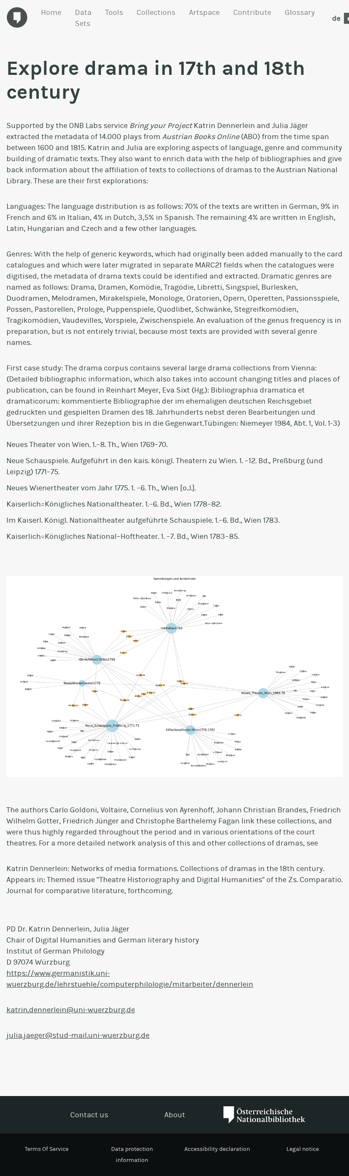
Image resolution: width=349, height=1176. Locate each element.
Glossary (300, 12)
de (336, 18)
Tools (114, 12)
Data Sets (83, 18)
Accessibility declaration (217, 1149)
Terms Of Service (47, 1149)
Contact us (89, 1114)
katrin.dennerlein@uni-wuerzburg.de (70, 1009)
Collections (156, 12)
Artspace (204, 12)
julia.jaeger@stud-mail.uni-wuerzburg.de (77, 1035)
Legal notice (302, 1149)
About (174, 1114)
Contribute (252, 12)
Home (51, 12)
